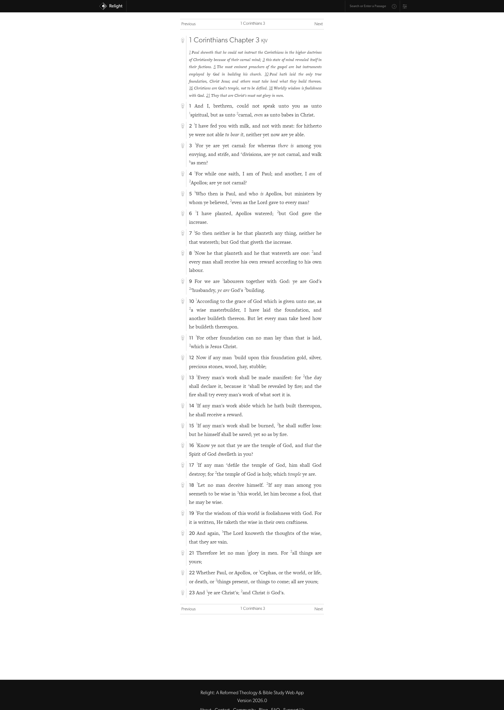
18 (271, 88)
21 (208, 96)
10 (267, 74)
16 (191, 88)
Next (318, 24)
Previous (188, 24)
